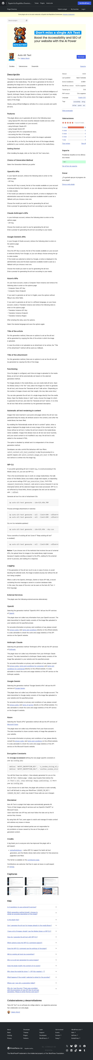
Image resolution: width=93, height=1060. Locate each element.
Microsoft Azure (12, 724)
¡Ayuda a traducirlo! (69, 14)
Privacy (9, 1038)
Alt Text (74, 105)
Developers (42, 1035)
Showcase (26, 1029)
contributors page (33, 860)
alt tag (83, 101)
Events (57, 1032)
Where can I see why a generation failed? (21, 983)
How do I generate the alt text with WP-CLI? (22, 937)
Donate (58, 1035)
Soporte (83, 66)
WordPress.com (76, 1029)
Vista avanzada (67, 111)
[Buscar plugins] (26, 20)
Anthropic (12, 649)
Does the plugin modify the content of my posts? (23, 966)
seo (84, 105)
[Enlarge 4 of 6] (21, 889)
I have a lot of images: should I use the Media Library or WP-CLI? (29, 931)
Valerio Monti (25, 58)
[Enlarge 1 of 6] (21, 880)
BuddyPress (75, 1038)
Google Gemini (20, 688)
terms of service (28, 705)
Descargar (81, 57)
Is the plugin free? (13, 920)
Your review (66, 143)
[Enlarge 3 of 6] (56, 880)
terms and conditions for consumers (32, 666)
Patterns (25, 1038)
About (9, 1029)
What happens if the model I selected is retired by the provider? (28, 977)
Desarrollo (35, 66)
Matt (73, 1032)
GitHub (11, 867)
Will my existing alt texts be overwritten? (20, 954)
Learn (41, 1029)
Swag (57, 1038)
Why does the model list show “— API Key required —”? (26, 971)
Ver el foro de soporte (69, 166)
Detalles (12, 66)
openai (79, 105)
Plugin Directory (12, 9)
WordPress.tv (44, 1038)
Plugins (25, 1035)
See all (83, 143)
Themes (25, 1032)
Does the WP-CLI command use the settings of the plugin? (27, 948)
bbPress (74, 1035)
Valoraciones (23, 66)
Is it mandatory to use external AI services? (21, 907)
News (9, 1032)
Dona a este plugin (68, 184)
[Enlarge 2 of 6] (38, 880)
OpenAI (11, 613)
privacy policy (14, 630)
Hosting (9, 1035)
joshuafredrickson (16, 850)
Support (41, 1032)
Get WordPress (84, 3)
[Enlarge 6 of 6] (56, 889)
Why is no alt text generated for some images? (23, 960)
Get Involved (59, 1029)
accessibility (77, 101)
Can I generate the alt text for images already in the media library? (29, 925)
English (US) (82, 97)
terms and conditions (30, 630)
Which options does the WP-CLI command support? (24, 943)
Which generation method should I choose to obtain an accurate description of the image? (22, 913)
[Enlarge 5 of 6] (38, 889)
